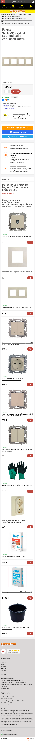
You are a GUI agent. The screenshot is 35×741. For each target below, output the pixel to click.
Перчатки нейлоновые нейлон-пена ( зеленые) (17, 485)
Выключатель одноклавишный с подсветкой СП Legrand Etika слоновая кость (17, 414)
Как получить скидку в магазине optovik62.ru (13, 682)
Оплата (3, 664)
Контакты (30, 7)
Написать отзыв (8, 194)
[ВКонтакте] (3, 100)
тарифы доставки (9, 108)
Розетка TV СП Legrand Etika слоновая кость (16, 236)
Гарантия (3, 668)
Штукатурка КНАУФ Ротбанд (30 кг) (13, 556)
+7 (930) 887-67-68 (17, 2)
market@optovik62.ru (6, 698)
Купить (17, 91)
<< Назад (4, 738)
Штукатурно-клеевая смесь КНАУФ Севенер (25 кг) (17, 592)
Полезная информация (7, 678)
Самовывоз (6, 105)
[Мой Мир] (8, 100)
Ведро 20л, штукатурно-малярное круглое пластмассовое (15, 628)
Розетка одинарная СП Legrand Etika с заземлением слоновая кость (14, 379)
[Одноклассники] (6, 100)
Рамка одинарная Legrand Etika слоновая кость (17, 272)
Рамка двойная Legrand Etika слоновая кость (16, 307)
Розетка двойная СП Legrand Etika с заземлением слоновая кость (13, 521)
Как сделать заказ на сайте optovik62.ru (12, 680)
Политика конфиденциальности (9, 724)
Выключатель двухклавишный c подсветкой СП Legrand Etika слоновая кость (17, 343)
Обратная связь (5, 688)
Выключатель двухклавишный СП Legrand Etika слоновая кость (17, 450)
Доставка (22, 7)
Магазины (13, 7)
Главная (4, 7)
